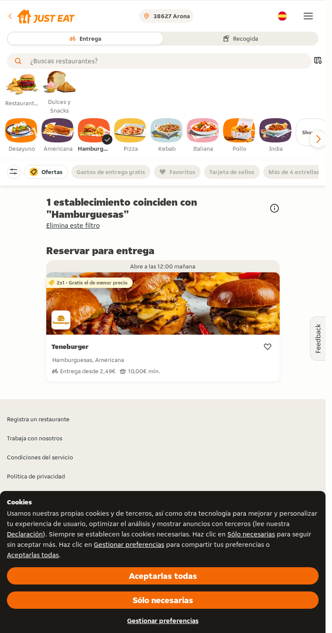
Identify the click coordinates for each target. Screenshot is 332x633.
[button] (41, 16)
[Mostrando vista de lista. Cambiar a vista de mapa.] (318, 61)
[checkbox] (21, 135)
